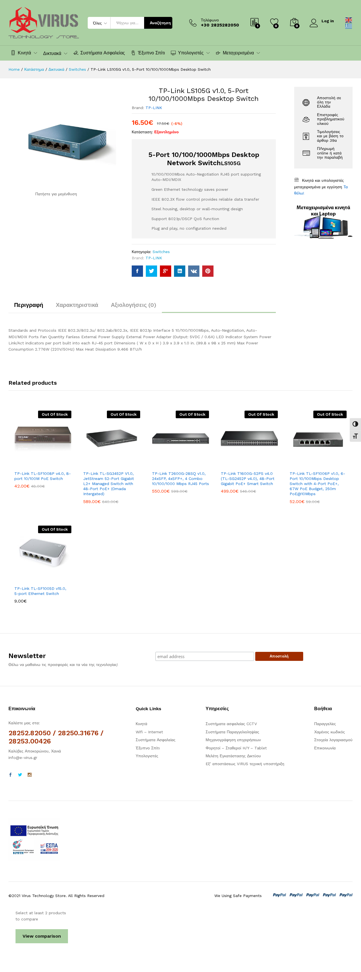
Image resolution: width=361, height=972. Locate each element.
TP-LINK (154, 107)
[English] (349, 19)
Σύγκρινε (62, 464)
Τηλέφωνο (210, 20)
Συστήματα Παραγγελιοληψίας (232, 732)
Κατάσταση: (142, 132)
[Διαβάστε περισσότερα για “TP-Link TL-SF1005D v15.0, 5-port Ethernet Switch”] (23, 579)
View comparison (42, 936)
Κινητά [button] (24, 52)
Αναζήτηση (160, 23)
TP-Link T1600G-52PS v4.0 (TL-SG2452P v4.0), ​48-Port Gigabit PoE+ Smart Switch (247, 478)
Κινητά (141, 723)
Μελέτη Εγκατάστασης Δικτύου (233, 756)
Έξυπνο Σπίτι (151, 52)
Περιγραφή (28, 305)
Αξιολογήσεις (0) (133, 305)
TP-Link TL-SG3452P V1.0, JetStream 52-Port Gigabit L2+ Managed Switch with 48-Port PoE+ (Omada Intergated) (108, 483)
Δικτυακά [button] (52, 53)
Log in (328, 21)
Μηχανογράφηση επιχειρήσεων (233, 740)
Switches (161, 251)
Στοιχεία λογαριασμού (333, 740)
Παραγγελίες (325, 723)
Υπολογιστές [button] (191, 52)
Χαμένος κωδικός (329, 732)
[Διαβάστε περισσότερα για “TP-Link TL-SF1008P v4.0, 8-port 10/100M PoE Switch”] (23, 464)
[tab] (28, 307)
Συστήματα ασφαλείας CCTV (231, 723)
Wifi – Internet (149, 732)
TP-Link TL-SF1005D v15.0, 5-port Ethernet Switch (40, 591)
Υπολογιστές (147, 756)
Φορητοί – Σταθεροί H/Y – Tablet (236, 748)
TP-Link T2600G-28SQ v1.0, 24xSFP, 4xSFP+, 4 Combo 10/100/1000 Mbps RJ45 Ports (180, 478)
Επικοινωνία (325, 748)
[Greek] (349, 26)
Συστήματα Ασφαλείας (102, 52)
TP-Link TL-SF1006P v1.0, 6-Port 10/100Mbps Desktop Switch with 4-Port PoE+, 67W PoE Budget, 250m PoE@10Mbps (317, 483)
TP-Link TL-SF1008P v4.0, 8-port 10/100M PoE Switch (42, 476)
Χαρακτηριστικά (77, 305)
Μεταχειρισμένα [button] (238, 52)
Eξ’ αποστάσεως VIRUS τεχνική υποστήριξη (245, 763)
